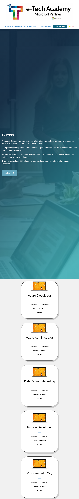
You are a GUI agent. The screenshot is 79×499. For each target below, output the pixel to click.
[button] (9, 173)
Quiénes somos (20, 26)
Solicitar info (60, 26)
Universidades (45, 26)
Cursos (8, 26)
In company (33, 26)
